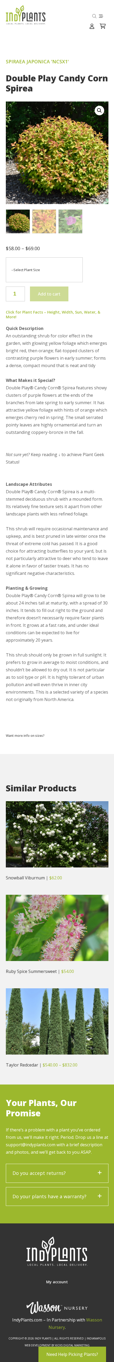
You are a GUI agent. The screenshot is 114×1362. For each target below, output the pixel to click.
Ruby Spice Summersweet (31, 971)
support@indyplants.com (30, 1145)
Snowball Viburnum (25, 878)
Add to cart (49, 294)
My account (57, 1281)
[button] (99, 110)
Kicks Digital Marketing (72, 1345)
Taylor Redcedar (22, 1065)
